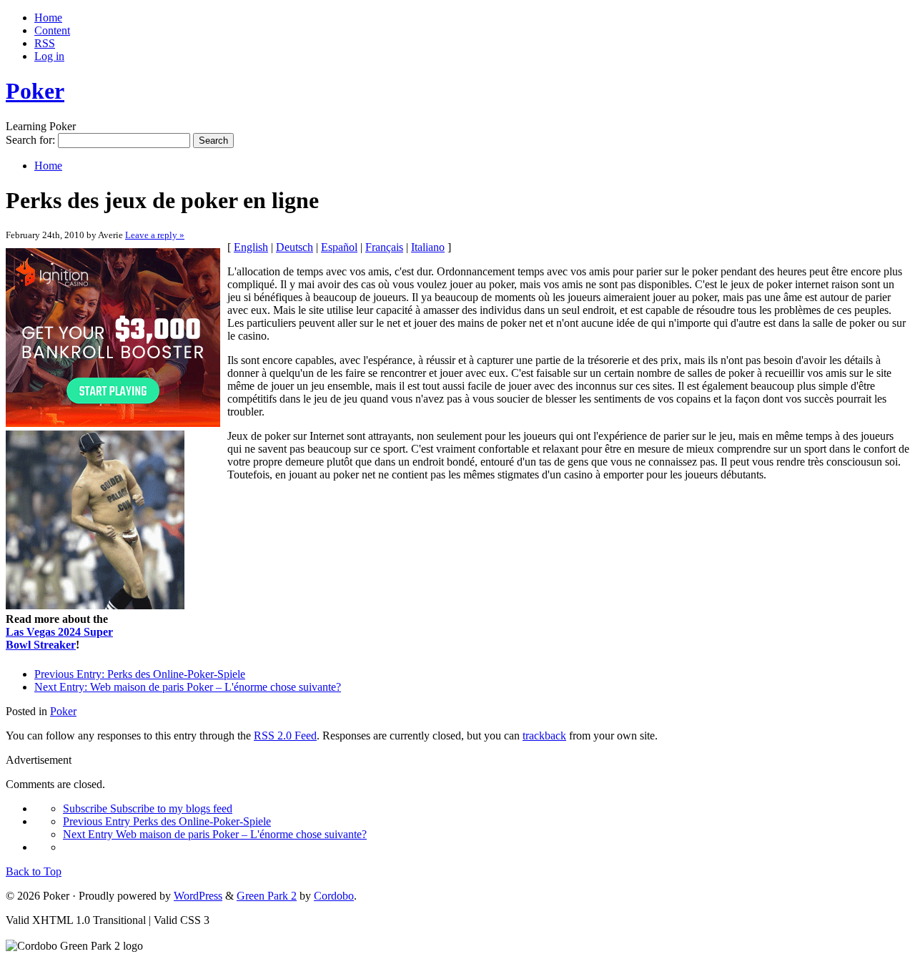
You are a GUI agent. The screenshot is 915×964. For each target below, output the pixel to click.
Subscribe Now (458, 544)
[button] (458, 426)
